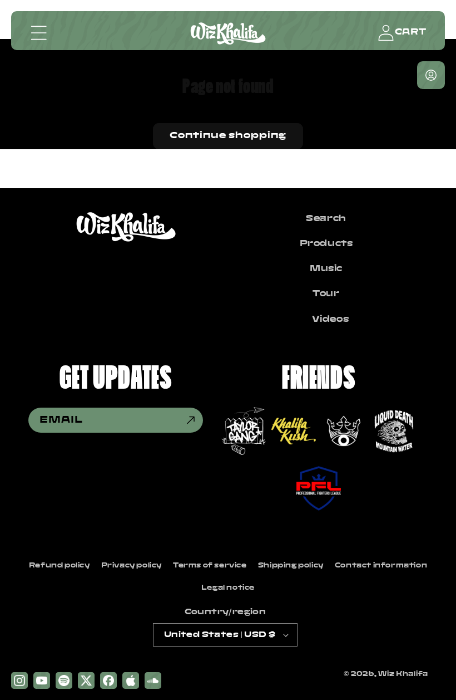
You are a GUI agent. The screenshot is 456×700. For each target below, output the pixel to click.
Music (326, 269)
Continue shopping (228, 135)
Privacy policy (131, 565)
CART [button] (410, 32)
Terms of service (210, 565)
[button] (39, 33)
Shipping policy (291, 565)
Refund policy (59, 565)
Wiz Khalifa (403, 674)
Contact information (381, 565)
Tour (326, 294)
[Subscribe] (191, 420)
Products (326, 244)
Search (326, 219)
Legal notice (228, 588)
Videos (330, 320)
